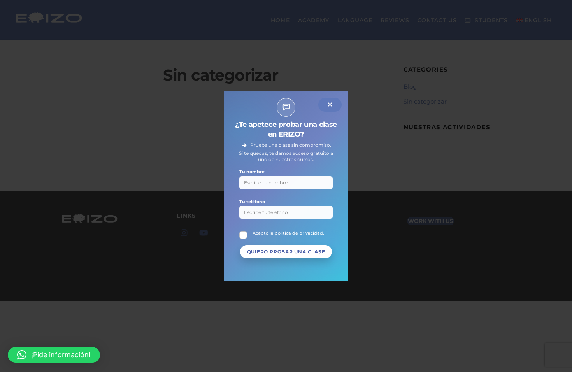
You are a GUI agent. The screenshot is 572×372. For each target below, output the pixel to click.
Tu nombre (252, 171)
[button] (54, 355)
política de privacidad (299, 233)
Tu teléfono (252, 201)
